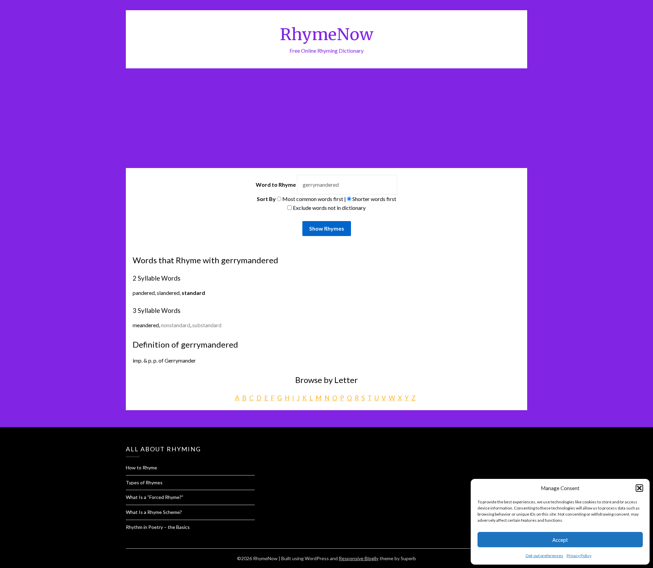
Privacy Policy (579, 555)
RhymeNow (326, 34)
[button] (639, 488)
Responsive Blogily (359, 558)
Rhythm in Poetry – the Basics (158, 527)
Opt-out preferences (544, 555)
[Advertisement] (326, 119)
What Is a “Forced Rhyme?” (154, 497)
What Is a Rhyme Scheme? (154, 512)
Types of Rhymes (144, 482)
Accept (560, 540)
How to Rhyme (141, 467)
